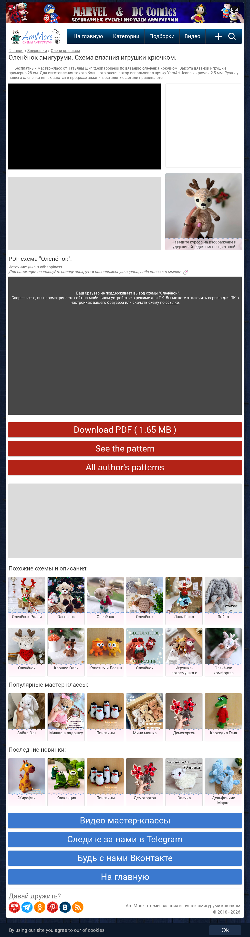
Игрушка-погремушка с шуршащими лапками (184, 675)
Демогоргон (184, 733)
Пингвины (105, 733)
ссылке (172, 302)
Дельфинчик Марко (223, 800)
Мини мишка (145, 733)
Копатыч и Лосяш (105, 668)
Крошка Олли (66, 668)
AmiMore (37, 39)
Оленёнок (66, 616)
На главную (88, 36)
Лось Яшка (184, 616)
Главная (16, 50)
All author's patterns (125, 467)
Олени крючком (65, 50)
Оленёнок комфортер (223, 670)
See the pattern (125, 448)
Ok (225, 930)
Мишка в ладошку (66, 733)
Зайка (223, 616)
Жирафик (27, 798)
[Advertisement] (84, 126)
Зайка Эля (27, 733)
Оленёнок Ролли (27, 616)
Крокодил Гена (223, 733)
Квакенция (66, 798)
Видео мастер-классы (125, 820)
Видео (192, 36)
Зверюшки (37, 50)
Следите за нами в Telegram (125, 839)
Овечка (184, 798)
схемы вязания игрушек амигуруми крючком (193, 905)
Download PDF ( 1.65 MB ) (125, 430)
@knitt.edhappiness (45, 267)
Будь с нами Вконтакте (125, 858)
